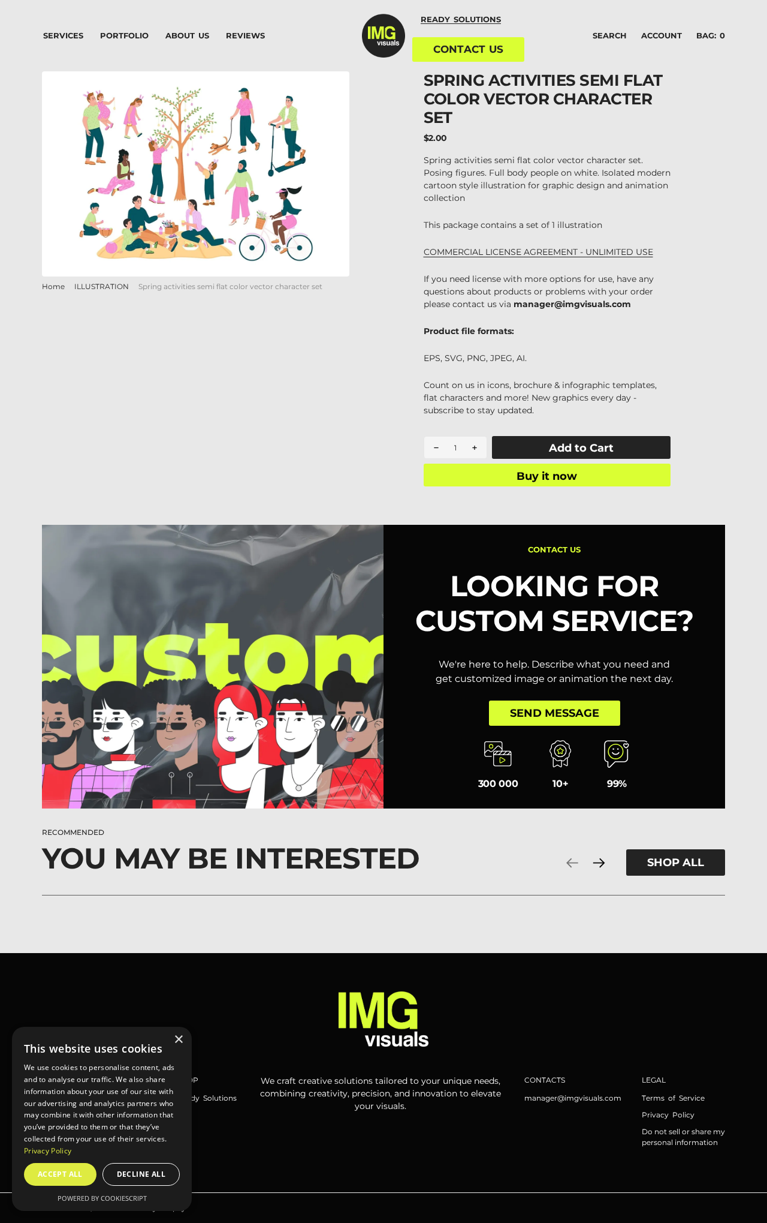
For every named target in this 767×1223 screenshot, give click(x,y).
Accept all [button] (60, 1174)
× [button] (178, 1039)
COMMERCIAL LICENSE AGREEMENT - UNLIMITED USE (538, 252)
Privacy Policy (47, 1151)
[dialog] (102, 1119)
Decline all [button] (141, 1174)
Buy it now (547, 476)
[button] (661, 36)
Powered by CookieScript (102, 1198)
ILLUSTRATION (101, 286)
